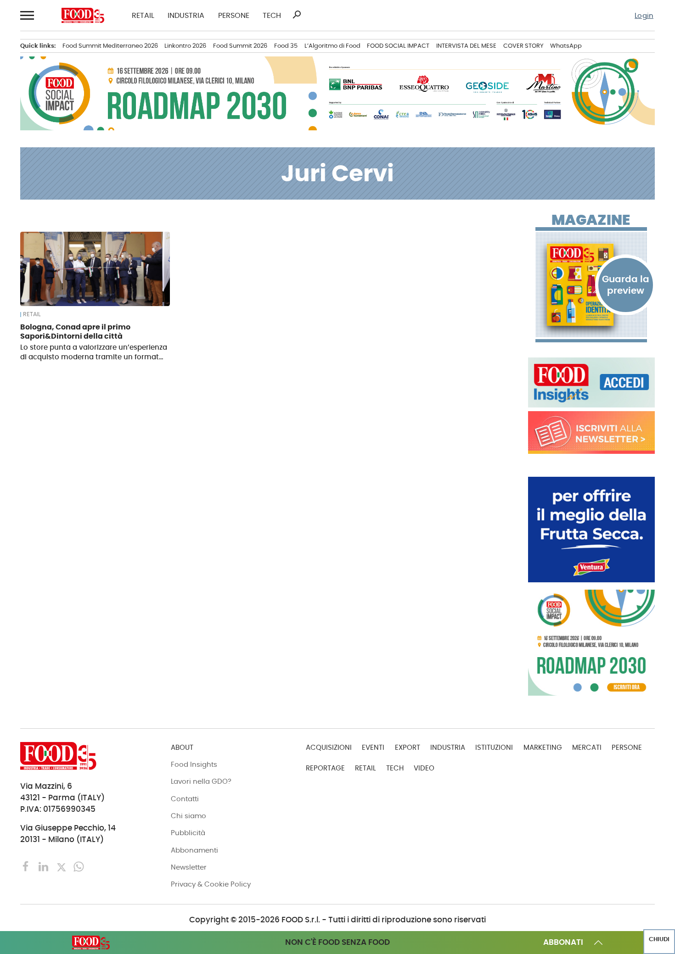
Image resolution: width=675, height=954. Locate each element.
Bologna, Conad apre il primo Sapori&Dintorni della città (75, 331)
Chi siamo (188, 815)
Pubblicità (188, 832)
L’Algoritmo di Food (332, 45)
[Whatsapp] (78, 866)
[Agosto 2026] (591, 285)
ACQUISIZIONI (329, 747)
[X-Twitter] (62, 866)
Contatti (185, 798)
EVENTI (373, 747)
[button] (27, 15)
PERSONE (233, 15)
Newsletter (189, 867)
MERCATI (587, 747)
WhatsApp (566, 45)
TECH (272, 15)
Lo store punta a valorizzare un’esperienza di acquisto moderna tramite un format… (93, 352)
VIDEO (424, 768)
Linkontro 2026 (185, 45)
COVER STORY (523, 45)
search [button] (296, 14)
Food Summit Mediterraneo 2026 (110, 45)
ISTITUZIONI (494, 747)
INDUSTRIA (186, 15)
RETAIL (143, 15)
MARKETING (542, 747)
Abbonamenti (194, 850)
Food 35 (286, 45)
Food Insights (194, 764)
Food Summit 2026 (240, 45)
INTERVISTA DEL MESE (466, 45)
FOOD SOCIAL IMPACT (398, 45)
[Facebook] (27, 866)
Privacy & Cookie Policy (211, 884)
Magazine (590, 220)
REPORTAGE (325, 768)
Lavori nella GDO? (201, 781)
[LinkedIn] (44, 866)
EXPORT (407, 747)
